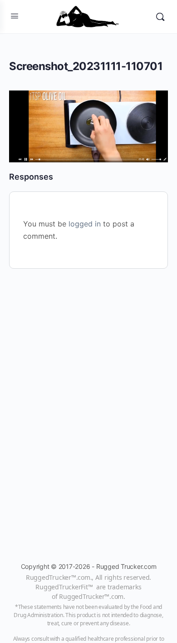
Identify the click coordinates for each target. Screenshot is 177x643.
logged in (85, 223)
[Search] (160, 16)
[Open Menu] (14, 16)
